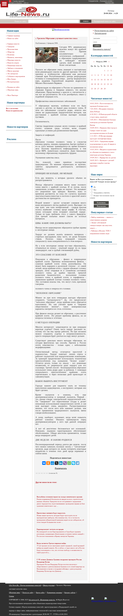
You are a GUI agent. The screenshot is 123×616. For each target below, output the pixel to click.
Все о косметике (12, 108)
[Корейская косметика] (60, 29)
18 (92, 84)
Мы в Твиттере (12, 95)
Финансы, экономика (14, 57)
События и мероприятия (16, 76)
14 (101, 80)
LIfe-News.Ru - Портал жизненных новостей (25, 585)
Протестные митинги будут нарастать (51, 513)
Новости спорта (13, 63)
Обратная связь (109, 3)
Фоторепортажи (13, 82)
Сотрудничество (93, 1)
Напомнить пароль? (102, 49)
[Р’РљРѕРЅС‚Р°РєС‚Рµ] (44, 463)
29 (105, 89)
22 (105, 84)
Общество (11, 52)
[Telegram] (77, 463)
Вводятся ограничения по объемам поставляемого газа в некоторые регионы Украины (103, 152)
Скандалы (10, 46)
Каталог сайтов (69, 592)
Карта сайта (40, 592)
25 (92, 89)
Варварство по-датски (108, 157)
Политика (10, 54)
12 (95, 80)
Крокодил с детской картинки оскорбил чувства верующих (102, 163)
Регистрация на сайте (104, 30)
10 (111, 75)
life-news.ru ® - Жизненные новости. (42, 600)
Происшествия (12, 49)
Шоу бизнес (11, 79)
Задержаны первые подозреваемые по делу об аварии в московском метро (103, 144)
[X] (56, 463)
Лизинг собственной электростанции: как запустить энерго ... (101, 225)
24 (111, 84)
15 (105, 80)
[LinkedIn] (61, 463)
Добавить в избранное (15, 3)
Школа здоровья (13, 71)
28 (101, 89)
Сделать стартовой (18, 1)
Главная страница (13, 35)
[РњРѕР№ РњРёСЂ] (52, 463)
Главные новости (13, 44)
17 (111, 80)
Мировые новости (13, 60)
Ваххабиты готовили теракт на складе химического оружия (59, 497)
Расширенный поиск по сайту (105, 21)
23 (108, 84)
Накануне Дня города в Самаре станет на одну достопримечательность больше (103, 130)
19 (95, 84)
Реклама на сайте (13, 87)
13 (98, 80)
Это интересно (12, 73)
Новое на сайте (12, 38)
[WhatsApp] (69, 463)
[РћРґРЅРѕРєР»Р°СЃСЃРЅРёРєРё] (48, 463)
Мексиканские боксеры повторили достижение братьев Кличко (103, 122)
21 (101, 84)
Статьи (11, 596)
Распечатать (61, 468)
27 (98, 89)
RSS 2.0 (26, 3)
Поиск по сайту (28, 592)
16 (108, 80)
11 (92, 80)
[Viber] (65, 463)
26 (95, 89)
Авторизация (100, 33)
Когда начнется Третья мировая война (51, 543)
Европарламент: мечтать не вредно (50, 529)
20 (98, 84)
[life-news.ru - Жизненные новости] (27, 17)
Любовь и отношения (15, 68)
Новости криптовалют (14, 110)
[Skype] (73, 463)
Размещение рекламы (106, 1)
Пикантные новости (14, 65)
